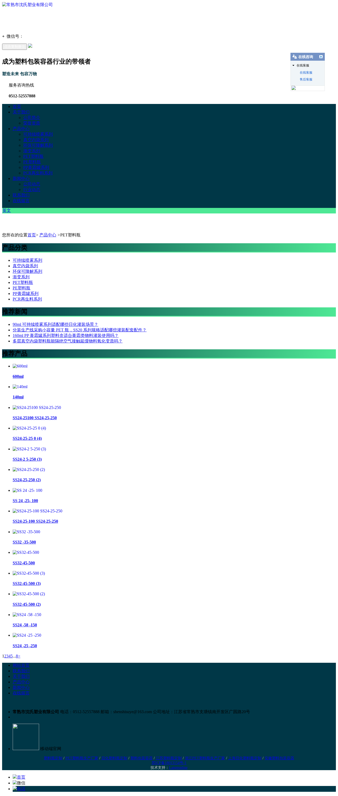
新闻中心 (21, 178)
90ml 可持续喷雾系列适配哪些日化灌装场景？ (55, 324)
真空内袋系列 (36, 139)
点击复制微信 (14, 47)
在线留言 (21, 200)
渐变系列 (31, 151)
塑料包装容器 (141, 758)
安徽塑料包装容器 (279, 758)
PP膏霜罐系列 (36, 167)
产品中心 (21, 128)
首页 (17, 106)
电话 (21, 789)
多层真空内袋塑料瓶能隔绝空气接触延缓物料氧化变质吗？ (68, 341)
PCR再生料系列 (38, 173)
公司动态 (31, 184)
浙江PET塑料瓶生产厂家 (205, 758)
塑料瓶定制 (53, 758)
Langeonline (178, 768)
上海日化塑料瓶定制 (244, 758)
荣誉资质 (31, 123)
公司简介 (31, 117)
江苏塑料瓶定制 (169, 758)
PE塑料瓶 (32, 162)
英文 (6, 210)
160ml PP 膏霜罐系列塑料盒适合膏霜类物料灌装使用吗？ (66, 335)
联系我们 (21, 195)
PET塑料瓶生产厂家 (81, 758)
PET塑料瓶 (33, 156)
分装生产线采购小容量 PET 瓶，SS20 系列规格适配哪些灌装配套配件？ (80, 330)
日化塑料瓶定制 (114, 758)
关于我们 (21, 112)
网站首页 (21, 665)
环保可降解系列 (38, 145)
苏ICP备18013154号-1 (169, 763)
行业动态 (31, 189)
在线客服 (306, 72)
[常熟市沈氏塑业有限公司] (27, 4)
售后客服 (306, 79)
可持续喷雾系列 (38, 134)
